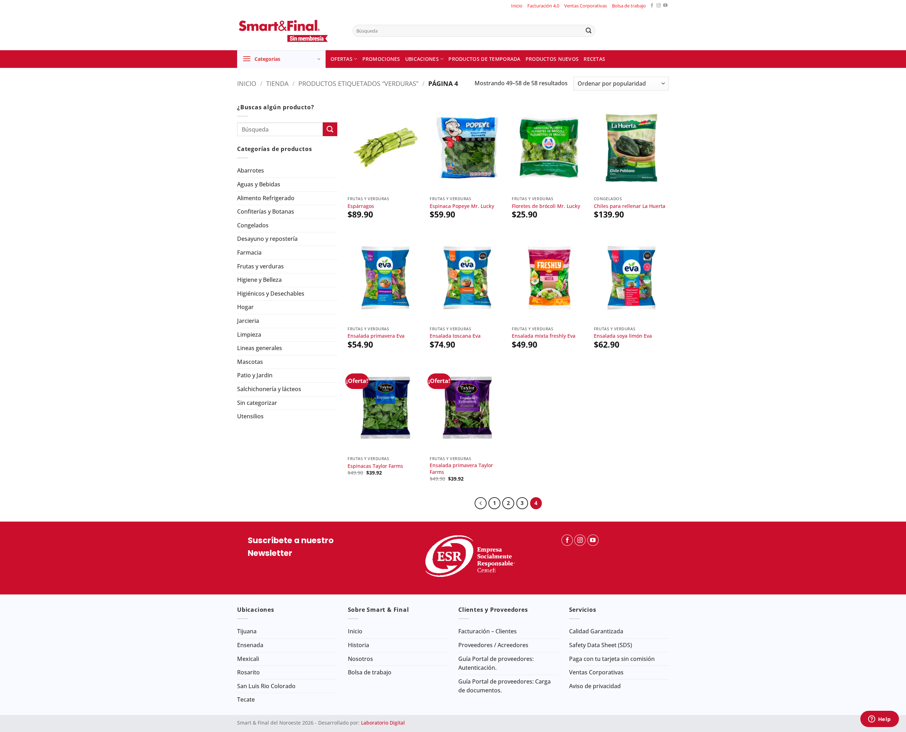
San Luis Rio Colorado (266, 686)
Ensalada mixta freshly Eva (543, 336)
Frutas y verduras (260, 266)
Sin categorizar (257, 403)
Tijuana (247, 631)
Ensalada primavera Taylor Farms (461, 468)
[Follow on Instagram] (658, 5)
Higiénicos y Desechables (270, 293)
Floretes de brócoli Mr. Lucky (546, 206)
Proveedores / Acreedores (493, 645)
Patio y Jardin (255, 375)
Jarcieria (248, 321)
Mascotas (250, 362)
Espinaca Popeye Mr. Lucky (462, 206)
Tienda (277, 83)
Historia (358, 645)
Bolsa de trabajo (629, 5)
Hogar (245, 307)
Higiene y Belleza (259, 280)
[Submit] (589, 31)
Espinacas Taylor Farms (375, 466)
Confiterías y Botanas (265, 211)
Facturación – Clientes (487, 631)
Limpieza (249, 334)
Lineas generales (259, 348)
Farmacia (249, 252)
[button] (281, 59)
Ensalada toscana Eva (455, 336)
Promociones (381, 59)
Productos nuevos (552, 59)
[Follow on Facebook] (652, 5)
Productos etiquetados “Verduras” (358, 83)
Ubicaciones (422, 59)
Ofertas (341, 59)
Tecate (246, 699)
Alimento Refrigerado (265, 198)
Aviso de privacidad (595, 686)
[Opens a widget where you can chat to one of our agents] (879, 719)
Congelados (253, 225)
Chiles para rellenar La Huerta (629, 206)
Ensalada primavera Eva (376, 336)
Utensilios (250, 416)
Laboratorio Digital (383, 722)
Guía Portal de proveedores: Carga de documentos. (504, 686)
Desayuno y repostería (267, 239)
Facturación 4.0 (543, 5)
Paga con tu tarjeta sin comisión (612, 659)
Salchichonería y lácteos (269, 389)
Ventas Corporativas (585, 5)
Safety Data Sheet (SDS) (600, 645)
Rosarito (248, 672)
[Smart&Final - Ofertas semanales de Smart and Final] (289, 31)
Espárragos (361, 206)
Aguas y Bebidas (258, 184)
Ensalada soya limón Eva (623, 336)
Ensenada (250, 645)
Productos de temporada (484, 59)
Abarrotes (250, 170)
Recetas (594, 59)
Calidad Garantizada (596, 631)
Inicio (516, 5)
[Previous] (481, 503)
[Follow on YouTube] (665, 5)
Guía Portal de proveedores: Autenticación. (496, 663)
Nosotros (360, 659)
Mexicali (248, 659)
